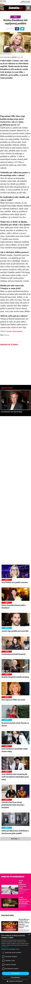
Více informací (4, 947)
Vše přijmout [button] (15, 973)
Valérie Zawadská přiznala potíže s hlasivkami (14, 606)
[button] (15, 949)
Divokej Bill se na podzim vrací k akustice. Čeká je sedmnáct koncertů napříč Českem (24, 923)
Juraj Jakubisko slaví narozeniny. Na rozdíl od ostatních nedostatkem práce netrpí (15, 777)
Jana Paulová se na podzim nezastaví (15, 582)
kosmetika (9, 331)
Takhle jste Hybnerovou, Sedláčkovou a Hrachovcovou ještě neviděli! (15, 832)
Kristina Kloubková (17, 331)
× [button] (29, 934)
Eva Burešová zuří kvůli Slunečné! (13, 654)
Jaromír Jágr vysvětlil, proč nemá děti (15, 631)
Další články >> (15, 839)
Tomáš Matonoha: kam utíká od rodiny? (11, 412)
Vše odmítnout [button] (15, 977)
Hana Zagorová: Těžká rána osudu (13, 700)
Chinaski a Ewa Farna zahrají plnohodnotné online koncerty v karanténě (13, 805)
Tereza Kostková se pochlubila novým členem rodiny (15, 750)
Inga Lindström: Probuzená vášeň (22, 884)
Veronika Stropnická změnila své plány (15, 677)
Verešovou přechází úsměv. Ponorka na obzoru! (15, 724)
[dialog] (15, 958)
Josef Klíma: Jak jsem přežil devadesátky (24, 900)
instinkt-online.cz (24, 930)
